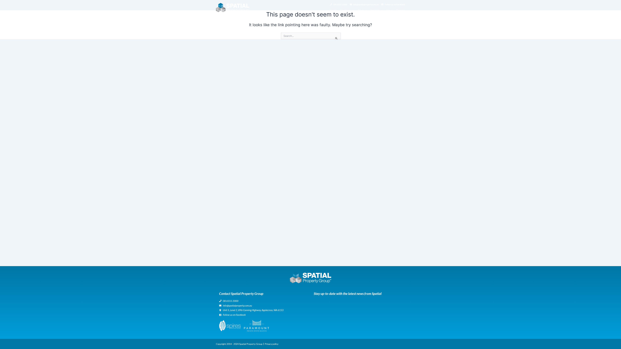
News (389, 10)
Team (361, 10)
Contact (400, 10)
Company (345, 10)
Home (333, 10)
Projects (375, 10)
